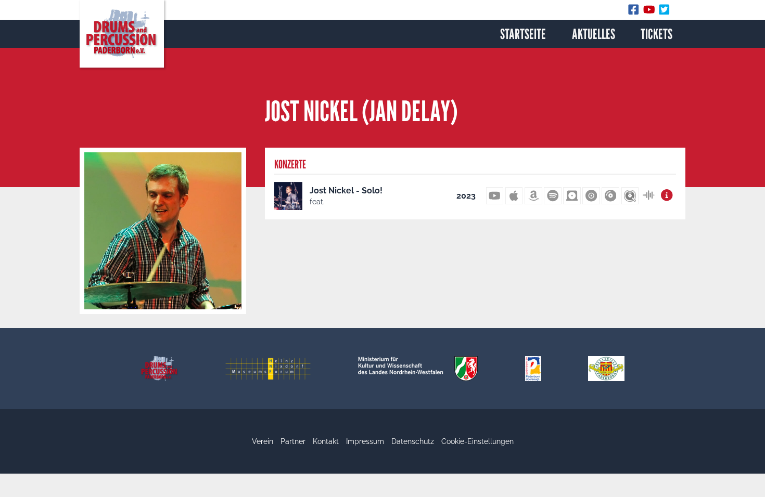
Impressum (365, 441)
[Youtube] (651, 11)
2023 (466, 196)
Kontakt (326, 441)
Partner (292, 441)
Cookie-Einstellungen (477, 441)
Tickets (656, 33)
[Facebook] (635, 11)
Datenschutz (412, 441)
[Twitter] (664, 11)
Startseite (523, 33)
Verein (262, 441)
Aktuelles (593, 33)
